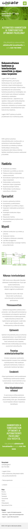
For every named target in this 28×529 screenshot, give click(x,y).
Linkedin (4, 485)
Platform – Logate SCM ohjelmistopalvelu (11, 512)
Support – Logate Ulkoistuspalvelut (10, 516)
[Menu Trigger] (25, 3)
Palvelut (4, 494)
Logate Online (6, 471)
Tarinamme (5, 498)
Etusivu (4, 492)
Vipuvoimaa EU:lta (7, 505)
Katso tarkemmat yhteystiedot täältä (13, 473)
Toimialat (4, 496)
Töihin (3, 501)
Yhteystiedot (5, 503)
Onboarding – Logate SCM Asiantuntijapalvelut (13, 514)
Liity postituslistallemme (9, 476)
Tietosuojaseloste (7, 480)
